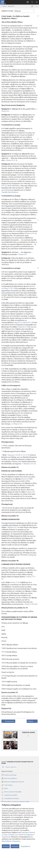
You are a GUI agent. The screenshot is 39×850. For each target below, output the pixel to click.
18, (6, 186)
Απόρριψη (14, 846)
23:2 (35, 604)
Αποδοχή (6, 846)
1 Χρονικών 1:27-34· (13, 455)
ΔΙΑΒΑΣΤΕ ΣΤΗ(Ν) (7, 11)
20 (8, 186)
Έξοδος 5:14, (29, 233)
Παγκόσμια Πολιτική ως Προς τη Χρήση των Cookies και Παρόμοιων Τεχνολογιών (18, 834)
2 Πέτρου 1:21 (17, 424)
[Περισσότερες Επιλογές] (36, 6)
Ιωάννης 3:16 (30, 492)
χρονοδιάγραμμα (7, 190)
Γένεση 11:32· (29, 604)
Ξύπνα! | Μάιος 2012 (8, 6)
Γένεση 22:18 (26, 479)
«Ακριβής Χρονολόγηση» (9, 192)
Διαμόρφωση (25, 846)
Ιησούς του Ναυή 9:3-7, (23, 322)
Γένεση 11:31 (15, 582)
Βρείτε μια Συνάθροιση (9, 778)
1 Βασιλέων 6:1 (12, 527)
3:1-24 (27, 455)
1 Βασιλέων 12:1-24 (29, 464)
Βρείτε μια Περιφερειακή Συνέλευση (12, 782)
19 (35, 233)
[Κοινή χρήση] (32, 6)
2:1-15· (22, 455)
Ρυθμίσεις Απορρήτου (12, 841)
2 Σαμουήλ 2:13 (22, 327)
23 (32, 322)
